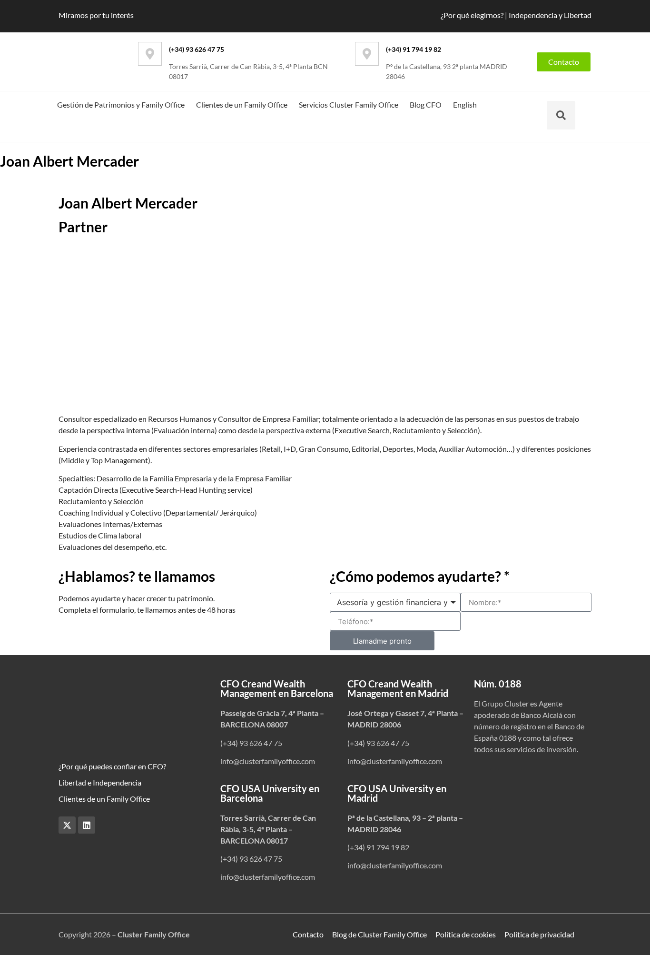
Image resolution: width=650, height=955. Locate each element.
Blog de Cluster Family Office (379, 934)
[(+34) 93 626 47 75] (150, 54)
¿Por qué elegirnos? (472, 15)
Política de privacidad (539, 934)
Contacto (308, 934)
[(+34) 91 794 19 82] (367, 54)
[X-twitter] (67, 825)
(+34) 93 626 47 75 (196, 49)
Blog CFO (426, 104)
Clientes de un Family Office (241, 104)
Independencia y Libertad (550, 15)
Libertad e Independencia (100, 782)
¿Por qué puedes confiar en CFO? (112, 766)
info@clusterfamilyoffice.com (267, 761)
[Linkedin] (86, 825)
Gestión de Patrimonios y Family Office (121, 104)
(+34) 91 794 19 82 (413, 49)
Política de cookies (465, 934)
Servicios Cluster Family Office (348, 104)
